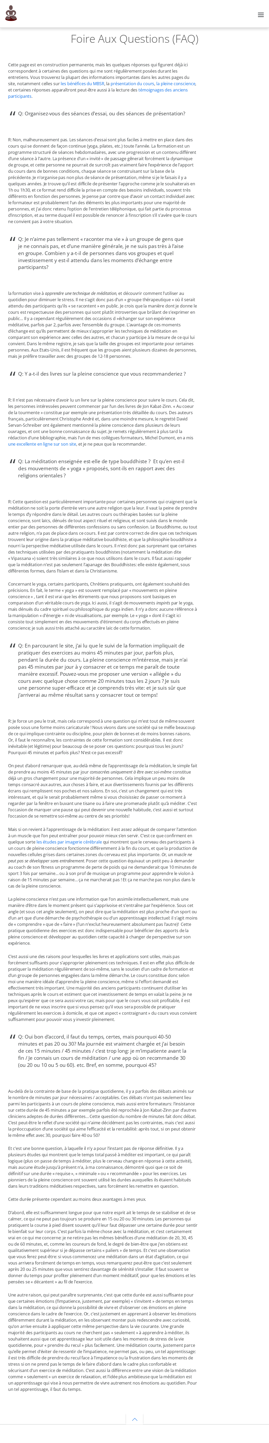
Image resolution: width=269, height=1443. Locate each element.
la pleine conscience (175, 84)
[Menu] (261, 14)
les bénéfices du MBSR (82, 84)
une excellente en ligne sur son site (42, 444)
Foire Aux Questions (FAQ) (134, 38)
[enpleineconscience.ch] (11, 18)
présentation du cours (132, 84)
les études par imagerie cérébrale (68, 842)
